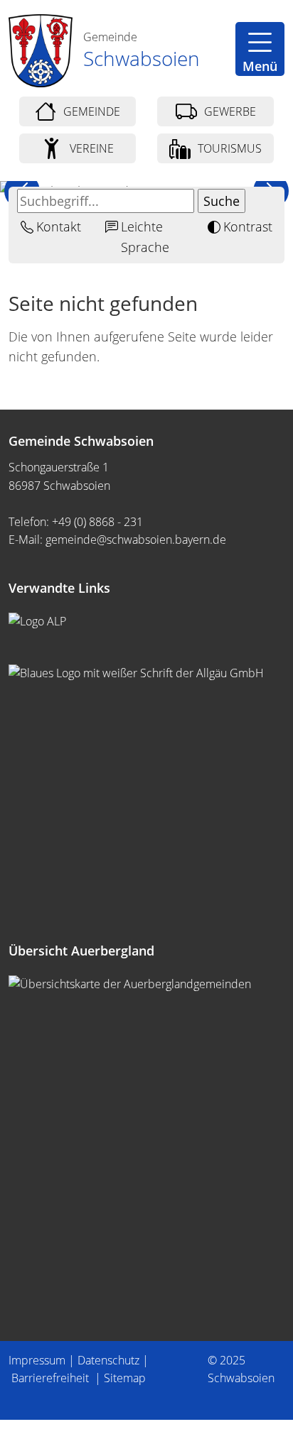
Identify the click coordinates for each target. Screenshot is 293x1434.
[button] (259, 49)
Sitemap (125, 1378)
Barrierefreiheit (51, 1378)
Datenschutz (108, 1360)
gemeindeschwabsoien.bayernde (136, 539)
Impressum (37, 1360)
